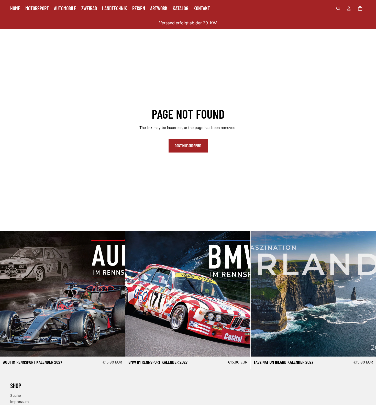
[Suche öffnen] (338, 8)
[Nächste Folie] (117, 294)
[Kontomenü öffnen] (349, 8)
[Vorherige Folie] (7, 294)
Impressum (19, 401)
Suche (15, 395)
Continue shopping (188, 146)
